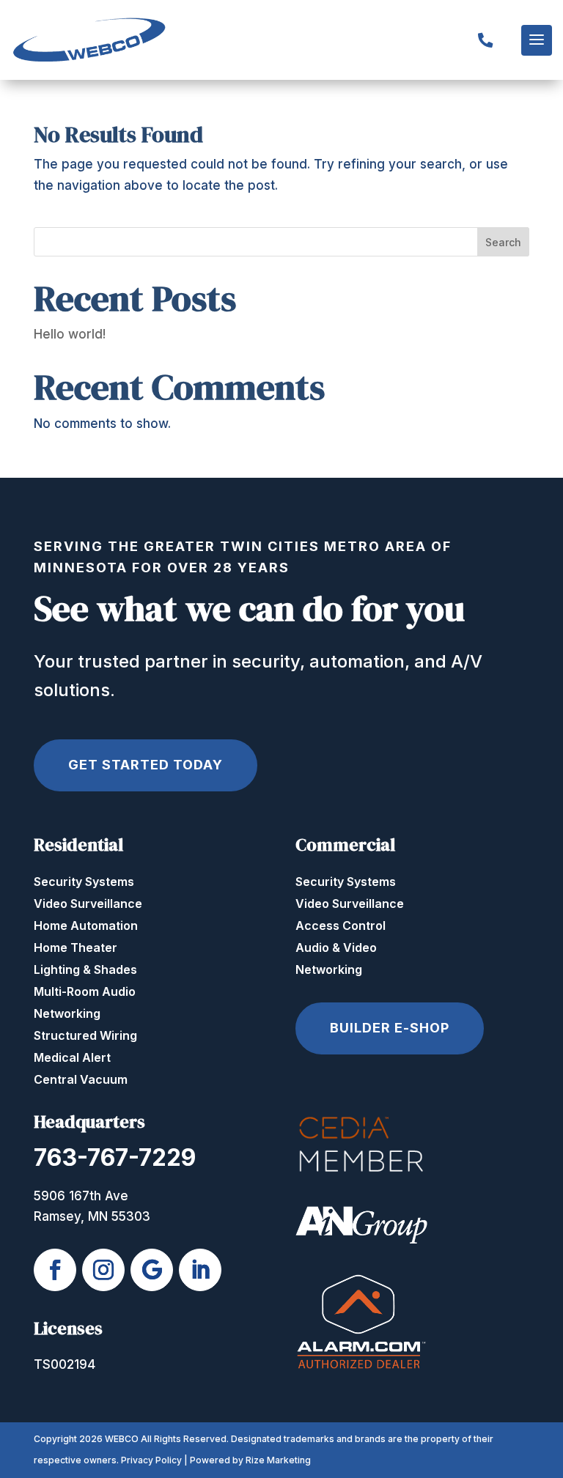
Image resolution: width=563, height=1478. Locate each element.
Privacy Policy (151, 1460)
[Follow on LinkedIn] (200, 1270)
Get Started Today (145, 764)
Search (503, 242)
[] (485, 66)
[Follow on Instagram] (103, 1270)
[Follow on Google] (151, 1270)
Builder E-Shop (389, 1027)
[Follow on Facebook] (55, 1270)
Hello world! (70, 334)
